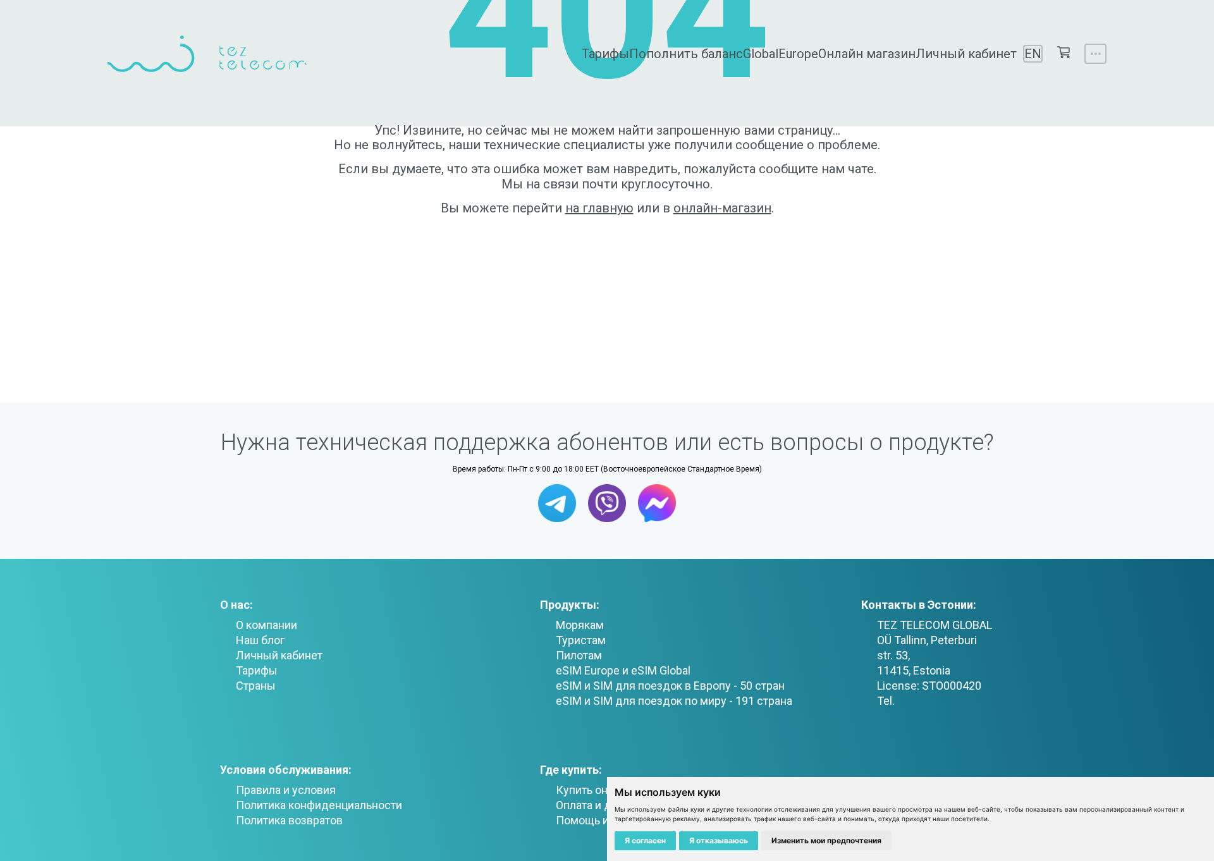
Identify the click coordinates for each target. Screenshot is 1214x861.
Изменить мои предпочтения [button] (826, 840)
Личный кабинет (966, 53)
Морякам (580, 625)
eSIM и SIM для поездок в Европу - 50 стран (670, 685)
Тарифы (605, 53)
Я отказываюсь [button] (718, 840)
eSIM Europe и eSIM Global (623, 670)
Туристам (581, 640)
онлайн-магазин (722, 208)
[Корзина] (1063, 53)
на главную (599, 208)
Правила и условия (286, 790)
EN (1032, 53)
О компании (266, 625)
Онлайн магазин (867, 53)
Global (760, 53)
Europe (798, 53)
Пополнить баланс (686, 53)
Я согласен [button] (645, 840)
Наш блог (260, 640)
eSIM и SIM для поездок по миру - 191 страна (674, 700)
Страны (256, 685)
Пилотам (579, 655)
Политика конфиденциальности (319, 805)
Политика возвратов (289, 820)
